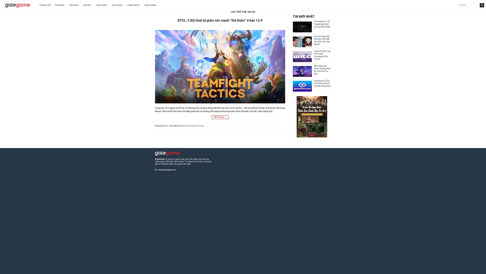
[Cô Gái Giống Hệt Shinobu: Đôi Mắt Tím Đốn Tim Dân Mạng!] (302, 41)
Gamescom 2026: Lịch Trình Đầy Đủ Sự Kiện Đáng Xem (322, 83)
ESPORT (87, 5)
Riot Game (200, 126)
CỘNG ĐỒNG (150, 5)
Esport (165, 126)
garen (182, 126)
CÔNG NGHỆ (133, 5)
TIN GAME (59, 5)
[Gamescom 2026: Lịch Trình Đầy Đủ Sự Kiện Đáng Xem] (302, 86)
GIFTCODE (117, 5)
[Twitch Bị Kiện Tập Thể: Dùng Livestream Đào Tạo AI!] (302, 56)
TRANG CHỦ (45, 5)
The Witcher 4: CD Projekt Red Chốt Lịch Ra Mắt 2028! (322, 24)
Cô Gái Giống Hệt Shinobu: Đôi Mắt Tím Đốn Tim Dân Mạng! (322, 40)
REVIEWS (73, 5)
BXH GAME (102, 5)
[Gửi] (482, 5)
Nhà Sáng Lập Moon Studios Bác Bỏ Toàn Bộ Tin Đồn (322, 70)
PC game (192, 126)
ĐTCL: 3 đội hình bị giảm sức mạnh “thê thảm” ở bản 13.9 (220, 20)
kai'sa (187, 126)
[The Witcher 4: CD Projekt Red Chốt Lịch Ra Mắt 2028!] (302, 27)
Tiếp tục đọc (220, 117)
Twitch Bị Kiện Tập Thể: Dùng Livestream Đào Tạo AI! (322, 55)
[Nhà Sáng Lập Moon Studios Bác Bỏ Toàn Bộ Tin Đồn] (302, 71)
